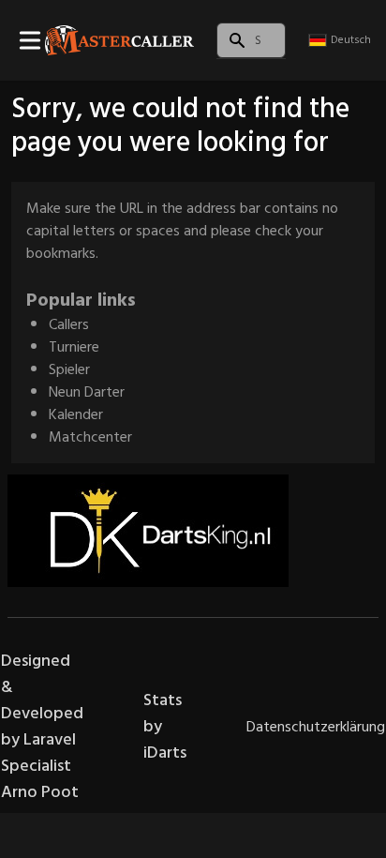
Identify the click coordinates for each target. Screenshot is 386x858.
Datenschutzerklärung (315, 727)
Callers (69, 324)
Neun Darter (87, 392)
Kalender (76, 414)
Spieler (69, 369)
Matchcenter (90, 437)
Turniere (74, 347)
